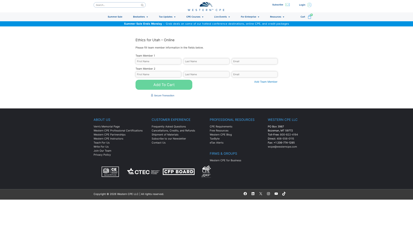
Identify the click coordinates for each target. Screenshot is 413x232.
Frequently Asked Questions (169, 126)
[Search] (142, 4)
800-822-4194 (289, 134)
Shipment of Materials (165, 134)
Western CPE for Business (225, 160)
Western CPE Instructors (108, 138)
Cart (303, 16)
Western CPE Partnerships (110, 134)
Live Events (220, 16)
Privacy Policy (102, 154)
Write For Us (101, 146)
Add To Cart (164, 84)
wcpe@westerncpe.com (282, 146)
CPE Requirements (221, 126)
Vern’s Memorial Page (107, 126)
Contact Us (159, 142)
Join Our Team (102, 150)
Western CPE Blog (221, 134)
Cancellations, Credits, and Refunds (173, 130)
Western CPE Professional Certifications (118, 130)
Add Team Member (265, 81)
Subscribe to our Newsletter (169, 138)
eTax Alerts (216, 142)
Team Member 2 (145, 68)
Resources (275, 16)
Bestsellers (139, 16)
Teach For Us (102, 142)
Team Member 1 (145, 55)
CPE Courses (193, 16)
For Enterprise (248, 16)
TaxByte (215, 138)
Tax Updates (165, 16)
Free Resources (219, 130)
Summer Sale (115, 16)
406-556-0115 (285, 138)
